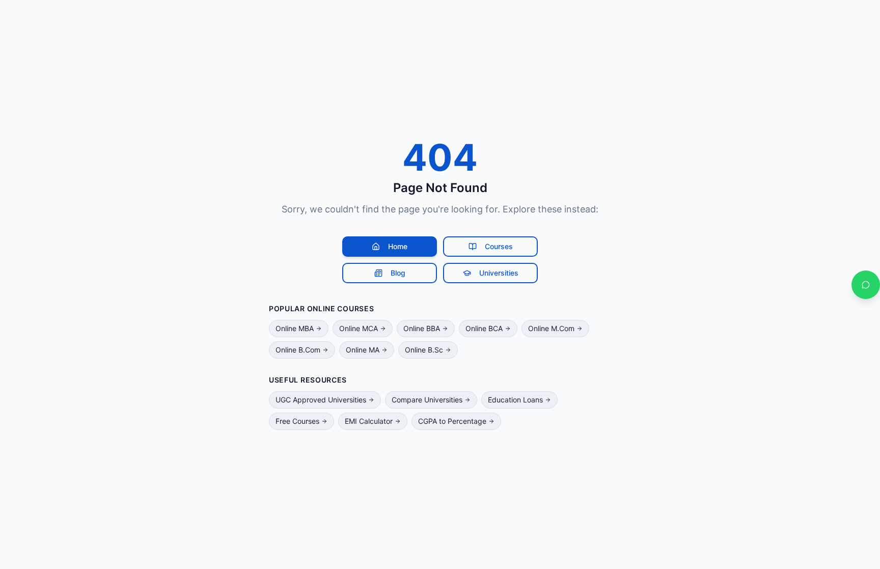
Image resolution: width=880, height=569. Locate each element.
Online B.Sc (424, 349)
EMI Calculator (369, 421)
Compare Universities (427, 399)
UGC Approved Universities (321, 399)
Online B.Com (298, 349)
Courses (499, 246)
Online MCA (358, 328)
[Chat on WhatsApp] (865, 284)
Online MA (362, 349)
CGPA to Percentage (452, 421)
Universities (498, 272)
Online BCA (484, 328)
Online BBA (421, 328)
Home (397, 246)
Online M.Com (551, 328)
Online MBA (295, 328)
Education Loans (515, 399)
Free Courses (297, 421)
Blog (398, 272)
